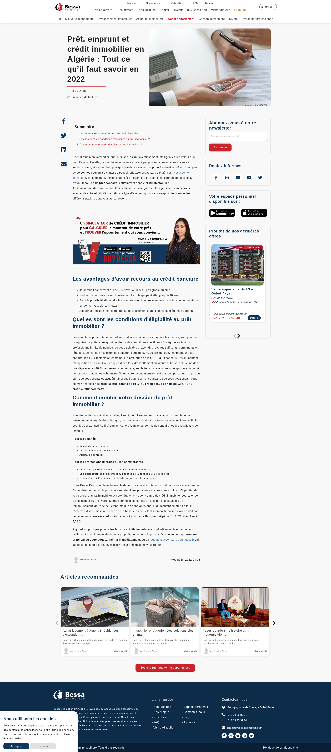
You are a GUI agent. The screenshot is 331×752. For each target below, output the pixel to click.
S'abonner (220, 147)
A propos (189, 722)
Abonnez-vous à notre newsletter (232, 125)
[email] (63, 164)
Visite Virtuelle (162, 727)
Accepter (16, 746)
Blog (186, 717)
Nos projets (160, 712)
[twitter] (63, 135)
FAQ (155, 722)
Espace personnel (195, 706)
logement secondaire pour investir (172, 539)
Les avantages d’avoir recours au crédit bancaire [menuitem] (109, 133)
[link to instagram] (227, 177)
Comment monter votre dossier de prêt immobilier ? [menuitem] (111, 144)
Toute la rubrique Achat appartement (165, 667)
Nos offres (160, 717)
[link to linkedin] (249, 177)
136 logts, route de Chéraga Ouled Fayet (250, 707)
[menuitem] (133, 3)
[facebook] (63, 121)
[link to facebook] (216, 177)
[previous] (234, 336)
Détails (254, 317)
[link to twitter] (260, 177)
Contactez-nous (193, 712)
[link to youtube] (238, 177)
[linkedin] (63, 150)
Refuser (43, 746)
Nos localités (161, 706)
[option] (238, 283)
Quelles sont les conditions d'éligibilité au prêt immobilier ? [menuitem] (115, 138)
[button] (268, 7)
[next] (238, 336)
